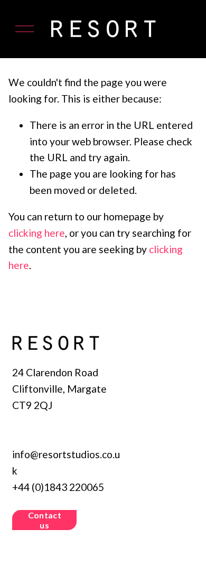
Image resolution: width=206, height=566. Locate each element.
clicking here (36, 233)
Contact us (44, 520)
